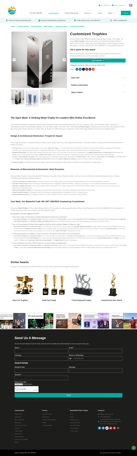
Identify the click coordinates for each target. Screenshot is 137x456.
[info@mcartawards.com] (112, 5)
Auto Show (92, 65)
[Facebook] (103, 428)
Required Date (20, 367)
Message (72, 367)
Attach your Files (20, 382)
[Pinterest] (114, 428)
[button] (14, 59)
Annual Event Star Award (111, 300)
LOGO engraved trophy (81, 300)
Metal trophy (101, 65)
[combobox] (71, 358)
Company (18, 355)
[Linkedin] (99, 428)
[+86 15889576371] (99, 5)
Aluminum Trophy (83, 65)
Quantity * (18, 374)
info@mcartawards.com (120, 5)
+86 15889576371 (105, 5)
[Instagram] (118, 428)
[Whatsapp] (134, 448)
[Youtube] (110, 428)
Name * (17, 348)
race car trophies (20, 300)
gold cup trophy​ (49, 300)
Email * (71, 348)
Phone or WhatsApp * (76, 355)
